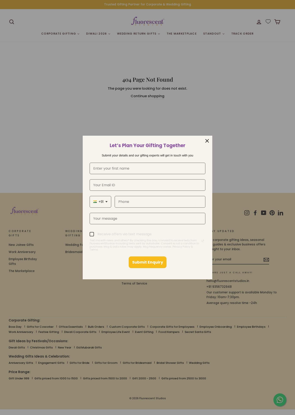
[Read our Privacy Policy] (202, 240)
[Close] (207, 141)
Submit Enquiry (147, 262)
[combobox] (100, 201)
